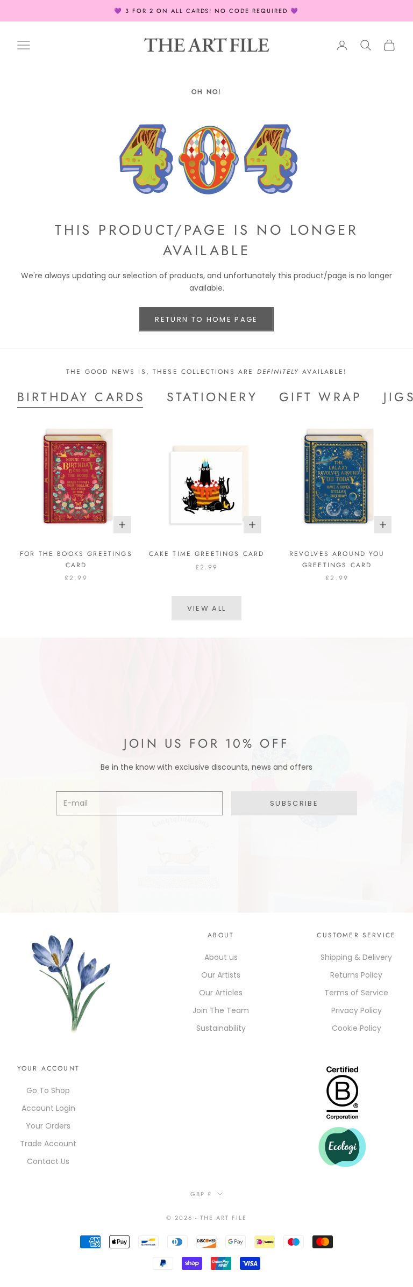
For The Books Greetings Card (76, 559)
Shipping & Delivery (356, 957)
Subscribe (294, 803)
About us (221, 957)
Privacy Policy (356, 1010)
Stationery (212, 397)
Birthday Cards (81, 397)
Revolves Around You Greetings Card (337, 559)
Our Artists (220, 975)
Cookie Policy (356, 1028)
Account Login (48, 1108)
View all (206, 608)
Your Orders (48, 1125)
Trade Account (48, 1143)
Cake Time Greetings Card (207, 554)
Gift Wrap (320, 397)
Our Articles (221, 992)
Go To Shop (48, 1090)
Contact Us (48, 1161)
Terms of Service (356, 992)
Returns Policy (356, 975)
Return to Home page (206, 319)
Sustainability (221, 1028)
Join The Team (221, 1010)
